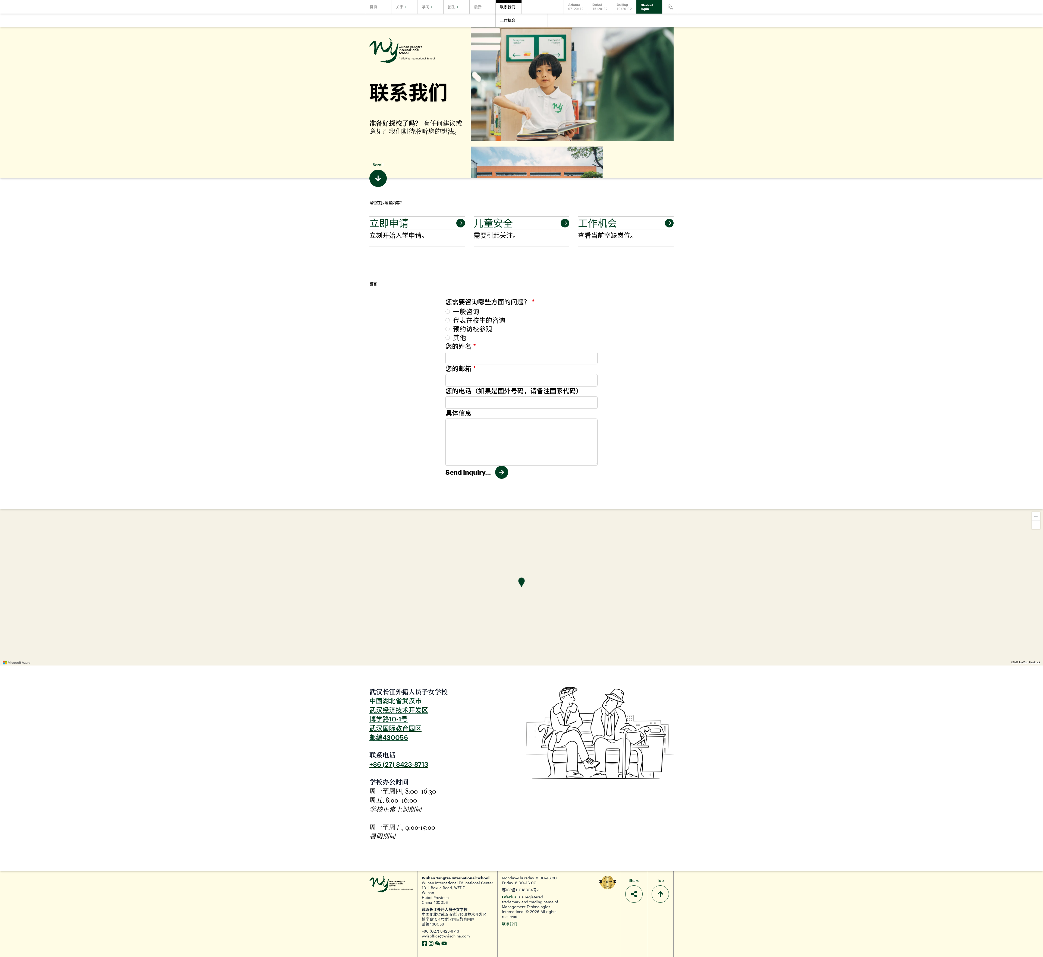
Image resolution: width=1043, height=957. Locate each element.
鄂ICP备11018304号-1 (521, 890)
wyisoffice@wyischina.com (446, 936)
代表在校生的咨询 (479, 320)
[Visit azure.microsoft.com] (16, 662)
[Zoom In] (1036, 516)
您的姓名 (460, 346)
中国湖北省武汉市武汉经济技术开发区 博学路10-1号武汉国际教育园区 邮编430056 (454, 919)
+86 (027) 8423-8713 (440, 931)
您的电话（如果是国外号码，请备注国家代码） (513, 391)
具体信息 (458, 413)
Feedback (1034, 662)
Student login (647, 7)
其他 (459, 337)
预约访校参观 (472, 329)
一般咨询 (466, 311)
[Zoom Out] (1036, 525)
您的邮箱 (460, 368)
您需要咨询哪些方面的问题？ (490, 302)
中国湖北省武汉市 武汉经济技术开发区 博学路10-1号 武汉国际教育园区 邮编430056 (398, 719)
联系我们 (509, 923)
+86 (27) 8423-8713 (398, 764)
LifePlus (509, 897)
